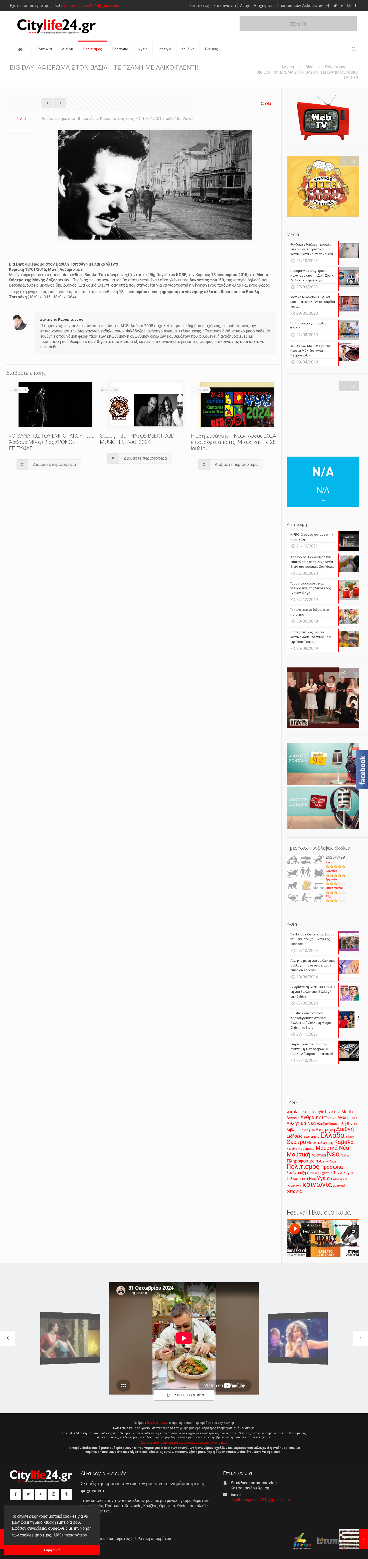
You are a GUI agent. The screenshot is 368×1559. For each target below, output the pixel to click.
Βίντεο (352, 1123)
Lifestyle (316, 1111)
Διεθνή (345, 1129)
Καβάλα (344, 1142)
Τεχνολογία (343, 1173)
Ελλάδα (332, 1135)
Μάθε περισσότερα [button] (70, 1535)
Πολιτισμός (335, 67)
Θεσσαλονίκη (320, 1142)
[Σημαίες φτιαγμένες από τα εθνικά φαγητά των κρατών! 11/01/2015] (353, 1539)
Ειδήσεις (294, 1136)
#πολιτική (297, 1111)
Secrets (293, 1118)
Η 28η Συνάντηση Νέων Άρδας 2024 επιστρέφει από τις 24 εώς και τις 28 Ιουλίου (233, 442)
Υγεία (329, 862)
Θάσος (349, 1136)
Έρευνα (330, 1118)
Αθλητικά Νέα (301, 1123)
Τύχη (329, 896)
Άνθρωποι (311, 1117)
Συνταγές (313, 1173)
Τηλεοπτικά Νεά (301, 1178)
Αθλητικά (347, 1117)
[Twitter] (335, 6)
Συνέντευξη (296, 1173)
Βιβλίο (292, 1130)
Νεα (333, 1154)
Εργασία (331, 879)
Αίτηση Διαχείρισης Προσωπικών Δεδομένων (281, 5)
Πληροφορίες (301, 1160)
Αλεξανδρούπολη (331, 1123)
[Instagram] (348, 6)
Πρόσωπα (331, 1167)
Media (347, 1111)
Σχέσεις (326, 1173)
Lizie (337, 1112)
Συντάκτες (199, 5)
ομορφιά (294, 1191)
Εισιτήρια (311, 1136)
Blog (309, 67)
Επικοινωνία (224, 5)
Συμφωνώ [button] (52, 1550)
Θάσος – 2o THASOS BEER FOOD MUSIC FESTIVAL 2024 (137, 438)
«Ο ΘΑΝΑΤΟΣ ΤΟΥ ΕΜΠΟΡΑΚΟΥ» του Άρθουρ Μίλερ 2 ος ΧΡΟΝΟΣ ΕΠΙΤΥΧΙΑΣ (51, 442)
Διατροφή (325, 1129)
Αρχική (287, 67)
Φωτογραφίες (339, 1179)
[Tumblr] (355, 6)
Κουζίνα (292, 1148)
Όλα (268, 103)
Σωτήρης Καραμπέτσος (104, 118)
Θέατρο (296, 1141)
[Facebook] (328, 6)
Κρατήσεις (306, 1148)
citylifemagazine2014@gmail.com (90, 5)
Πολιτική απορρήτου (152, 1538)
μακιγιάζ (339, 1186)
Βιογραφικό (307, 1130)
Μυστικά (318, 1155)
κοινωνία (317, 1184)
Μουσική (298, 1154)
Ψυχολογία (294, 1186)
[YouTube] (342, 6)
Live (329, 1111)
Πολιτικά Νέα (326, 1161)
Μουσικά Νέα (332, 1148)
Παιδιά (345, 1155)
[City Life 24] (56, 26)
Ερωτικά (331, 871)
